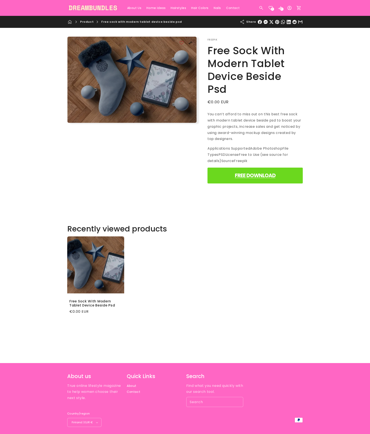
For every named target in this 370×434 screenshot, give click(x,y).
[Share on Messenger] (265, 22)
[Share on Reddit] (294, 22)
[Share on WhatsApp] (282, 22)
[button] (261, 8)
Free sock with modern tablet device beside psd (141, 22)
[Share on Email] (300, 22)
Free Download (255, 175)
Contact (133, 392)
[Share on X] (271, 22)
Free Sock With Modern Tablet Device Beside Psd (92, 303)
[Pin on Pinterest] (277, 22)
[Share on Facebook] (259, 22)
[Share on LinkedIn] (288, 22)
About (131, 386)
